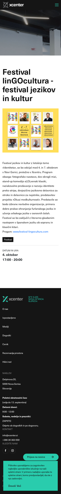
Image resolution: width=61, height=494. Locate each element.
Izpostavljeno (9, 317)
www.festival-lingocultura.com (30, 231)
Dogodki (6, 335)
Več (19, 485)
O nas (5, 308)
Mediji (5, 326)
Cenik (5, 344)
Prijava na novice (36, 456)
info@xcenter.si (10, 435)
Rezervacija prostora (12, 353)
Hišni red (6, 361)
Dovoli (12, 485)
